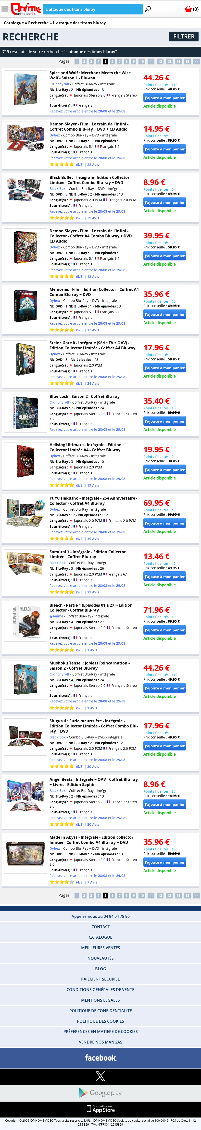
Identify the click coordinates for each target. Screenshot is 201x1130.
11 (151, 61)
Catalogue (14, 22)
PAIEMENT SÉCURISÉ (100, 979)
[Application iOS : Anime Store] (100, 1109)
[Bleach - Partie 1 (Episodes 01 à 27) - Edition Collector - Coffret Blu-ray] (25, 622)
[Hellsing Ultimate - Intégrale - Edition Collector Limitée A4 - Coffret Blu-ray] (25, 461)
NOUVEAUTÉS (101, 958)
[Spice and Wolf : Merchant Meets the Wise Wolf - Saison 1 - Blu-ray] (25, 90)
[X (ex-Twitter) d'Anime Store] (100, 1077)
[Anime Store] (26, 9)
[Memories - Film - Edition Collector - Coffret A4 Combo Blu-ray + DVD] (25, 306)
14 (178, 61)
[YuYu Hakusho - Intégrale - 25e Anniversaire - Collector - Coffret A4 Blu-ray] (25, 513)
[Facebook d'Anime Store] (100, 1058)
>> (196, 61)
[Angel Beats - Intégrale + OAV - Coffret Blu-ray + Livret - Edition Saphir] (25, 796)
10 (142, 61)
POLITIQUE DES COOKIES (100, 1021)
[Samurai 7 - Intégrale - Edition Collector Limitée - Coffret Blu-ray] (25, 564)
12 (160, 61)
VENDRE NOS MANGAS (100, 1042)
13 (169, 61)
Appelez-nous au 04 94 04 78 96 (101, 916)
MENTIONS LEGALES (100, 1000)
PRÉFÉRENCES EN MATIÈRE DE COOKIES (100, 1031)
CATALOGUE (100, 937)
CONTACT (100, 926)
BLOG (100, 968)
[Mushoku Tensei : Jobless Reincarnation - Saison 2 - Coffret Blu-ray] (25, 680)
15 (187, 61)
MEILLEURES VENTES (100, 947)
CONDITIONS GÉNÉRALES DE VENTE (100, 989)
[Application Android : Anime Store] (100, 1093)
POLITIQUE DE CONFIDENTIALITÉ (100, 1010)
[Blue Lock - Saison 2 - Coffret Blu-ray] (25, 413)
